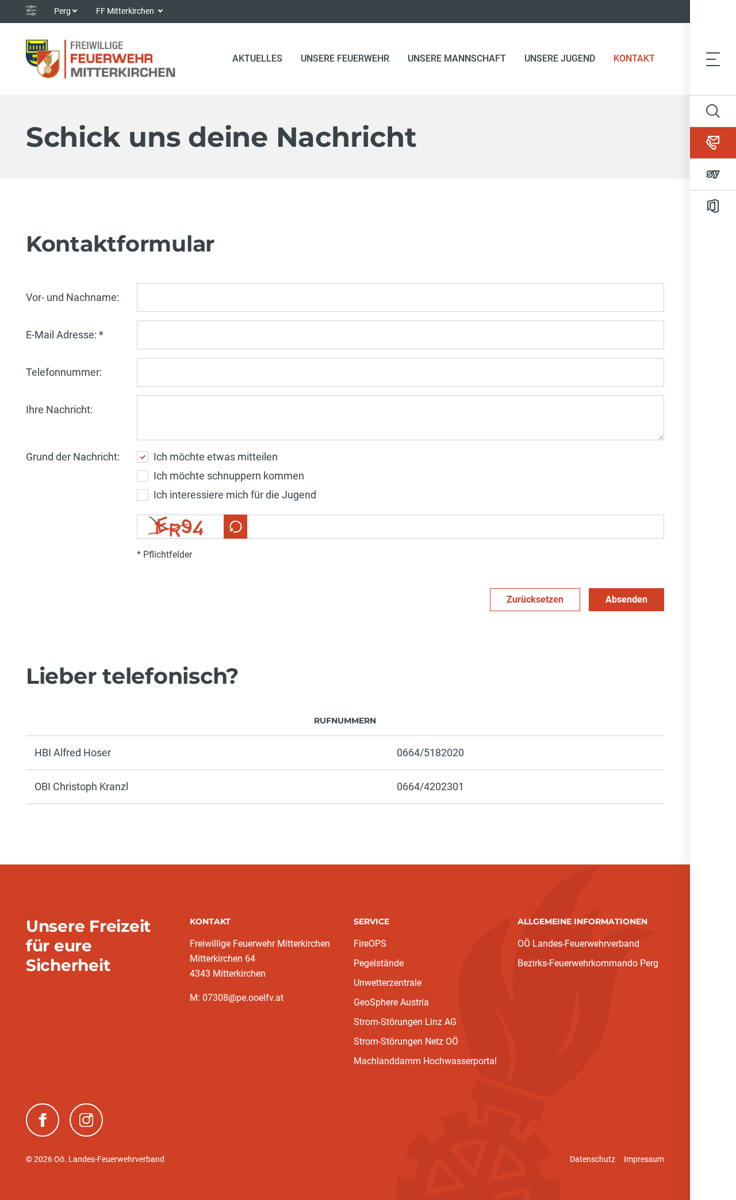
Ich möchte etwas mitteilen (216, 457)
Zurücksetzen (535, 599)
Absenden (626, 599)
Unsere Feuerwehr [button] (345, 58)
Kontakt (639, 58)
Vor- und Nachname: (72, 297)
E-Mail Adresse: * (64, 335)
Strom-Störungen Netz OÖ (406, 1041)
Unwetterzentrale (387, 982)
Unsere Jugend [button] (559, 58)
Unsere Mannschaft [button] (457, 58)
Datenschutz (592, 1159)
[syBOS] (713, 174)
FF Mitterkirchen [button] (126, 11)
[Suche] (713, 111)
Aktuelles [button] (257, 58)
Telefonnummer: (64, 372)
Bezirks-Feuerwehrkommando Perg (588, 963)
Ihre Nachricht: (59, 409)
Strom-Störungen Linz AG (405, 1021)
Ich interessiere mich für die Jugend (235, 495)
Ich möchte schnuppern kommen (229, 476)
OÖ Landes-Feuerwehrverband (578, 943)
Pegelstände (379, 963)
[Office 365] (713, 206)
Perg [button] (62, 11)
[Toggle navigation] (713, 58)
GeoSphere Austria (391, 1002)
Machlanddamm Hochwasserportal (425, 1061)
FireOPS (370, 943)
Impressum (644, 1159)
